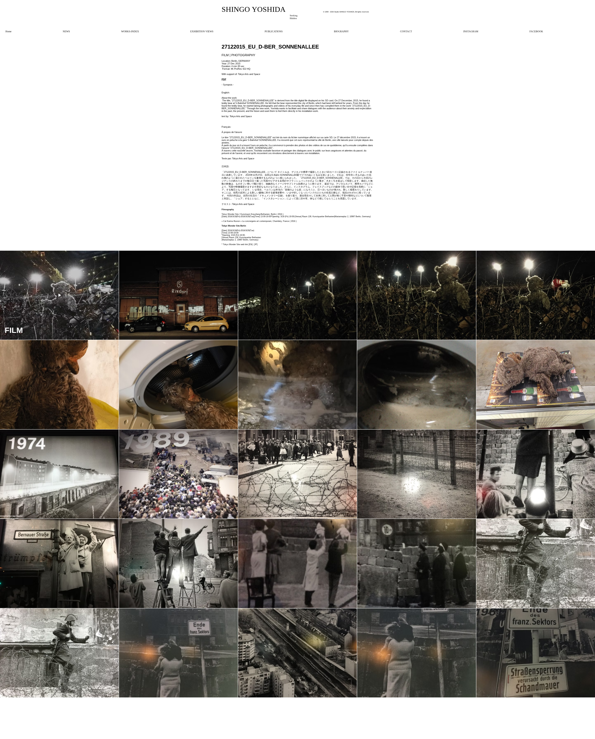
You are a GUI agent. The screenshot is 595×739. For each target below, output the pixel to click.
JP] (256, 244)
